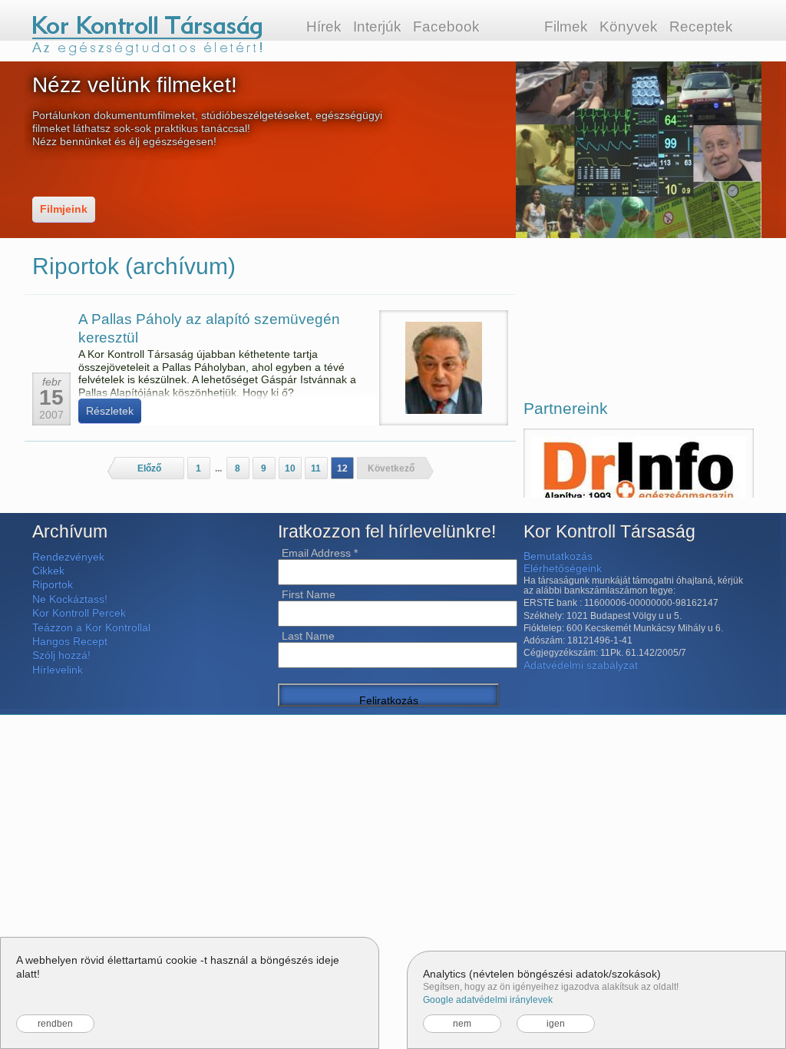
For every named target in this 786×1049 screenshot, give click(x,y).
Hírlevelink (57, 669)
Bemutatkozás (558, 556)
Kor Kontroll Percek (79, 613)
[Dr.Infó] (638, 487)
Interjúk (377, 26)
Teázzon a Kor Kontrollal (91, 627)
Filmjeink (64, 209)
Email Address (320, 553)
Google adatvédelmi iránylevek (488, 999)
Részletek (110, 411)
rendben (55, 1023)
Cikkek (48, 570)
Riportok (52, 584)
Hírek (324, 26)
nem (462, 1023)
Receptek (701, 26)
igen (556, 1023)
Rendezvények (68, 557)
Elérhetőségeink (562, 568)
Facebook (446, 26)
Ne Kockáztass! (69, 599)
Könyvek (628, 26)
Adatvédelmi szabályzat (580, 665)
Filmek (566, 26)
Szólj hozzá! (61, 655)
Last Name (308, 636)
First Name (308, 594)
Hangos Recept (69, 641)
